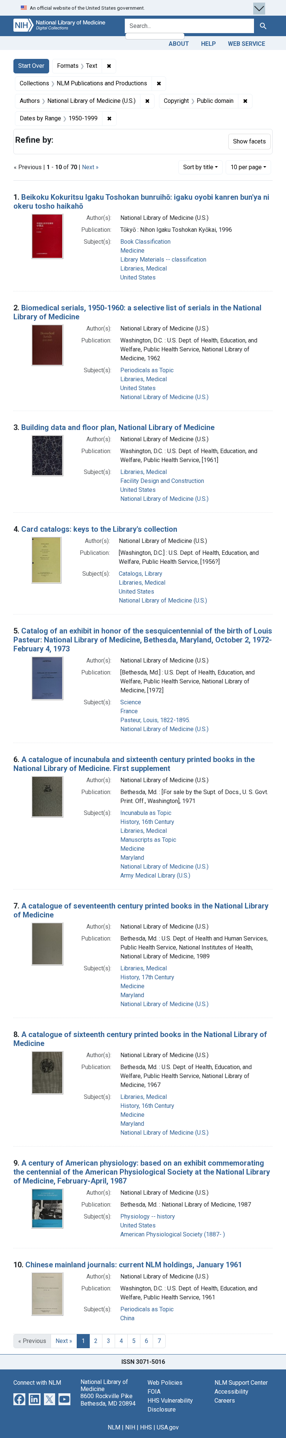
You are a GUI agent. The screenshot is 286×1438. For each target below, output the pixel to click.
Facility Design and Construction (162, 480)
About (179, 43)
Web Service (246, 43)
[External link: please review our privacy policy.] (19, 1398)
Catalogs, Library (140, 573)
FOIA (154, 1391)
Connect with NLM (37, 1382)
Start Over (31, 65)
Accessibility (231, 1391)
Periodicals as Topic (147, 370)
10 (246, 167)
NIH (130, 1427)
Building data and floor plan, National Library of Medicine (117, 427)
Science (130, 702)
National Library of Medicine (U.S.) (164, 397)
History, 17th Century (147, 977)
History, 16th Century (147, 821)
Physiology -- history (147, 1216)
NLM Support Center (241, 1382)
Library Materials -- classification (163, 259)
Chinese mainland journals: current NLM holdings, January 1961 (133, 1264)
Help (208, 43)
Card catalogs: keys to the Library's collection (99, 529)
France (129, 711)
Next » (90, 167)
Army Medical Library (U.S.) (155, 875)
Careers (224, 1400)
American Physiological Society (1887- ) (172, 1234)
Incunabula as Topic (145, 812)
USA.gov (168, 1427)
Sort (198, 167)
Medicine (132, 250)
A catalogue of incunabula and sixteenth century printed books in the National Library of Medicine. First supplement (134, 764)
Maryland (132, 857)
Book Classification (145, 241)
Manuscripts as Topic (148, 839)
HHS (146, 1427)
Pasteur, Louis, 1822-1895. (155, 720)
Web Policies (164, 1382)
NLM (114, 1427)
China (127, 1318)
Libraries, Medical (143, 268)
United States (138, 277)
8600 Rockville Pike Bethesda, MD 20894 (108, 1400)
